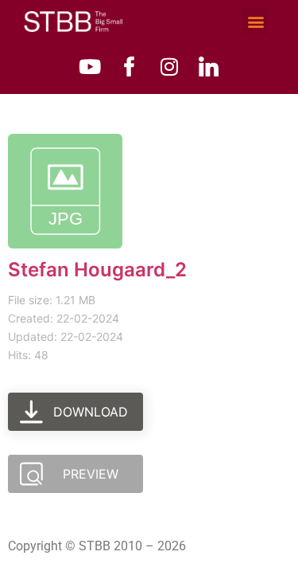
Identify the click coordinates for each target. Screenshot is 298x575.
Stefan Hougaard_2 (97, 269)
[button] (255, 21)
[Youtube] (90, 66)
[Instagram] (169, 66)
